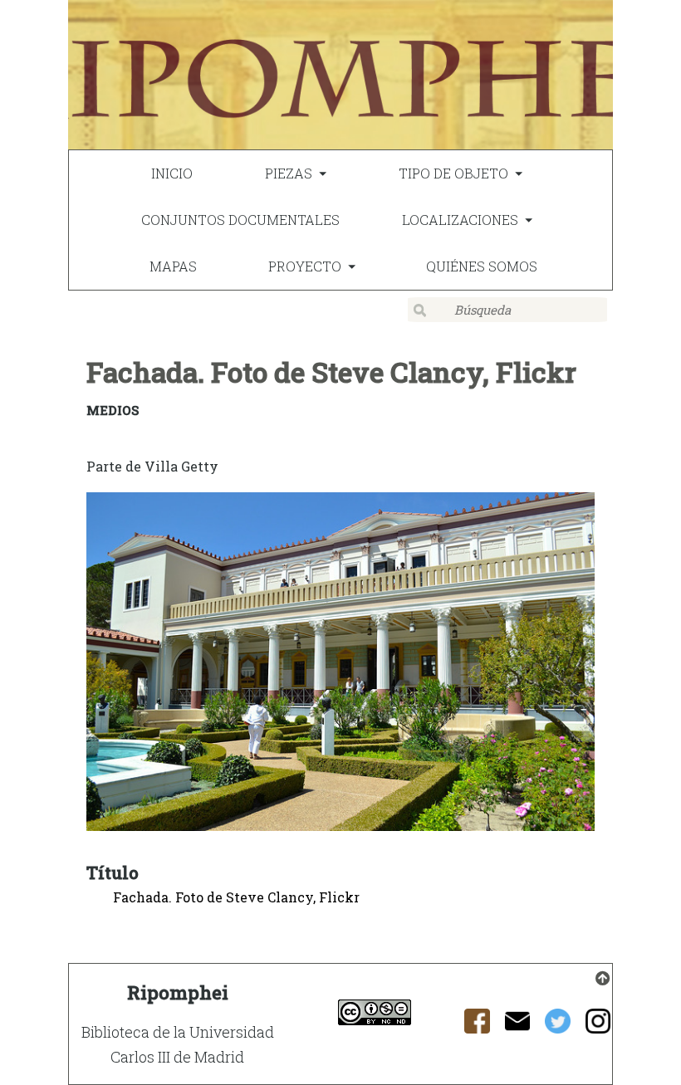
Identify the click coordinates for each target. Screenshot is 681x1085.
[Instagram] (598, 1025)
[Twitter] (558, 1025)
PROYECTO (304, 266)
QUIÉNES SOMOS (481, 266)
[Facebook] (477, 1025)
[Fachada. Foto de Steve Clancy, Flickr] (340, 665)
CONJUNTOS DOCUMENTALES (240, 219)
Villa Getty (181, 466)
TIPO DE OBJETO (453, 173)
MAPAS (173, 266)
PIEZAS (288, 173)
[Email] (518, 1025)
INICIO (172, 173)
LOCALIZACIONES (460, 219)
